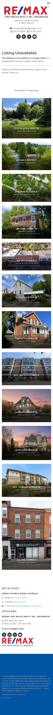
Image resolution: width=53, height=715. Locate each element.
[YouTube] (34, 37)
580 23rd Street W (26, 228)
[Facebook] (18, 37)
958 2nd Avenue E (27, 260)
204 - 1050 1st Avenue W (26, 487)
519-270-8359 (18, 31)
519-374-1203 (35, 31)
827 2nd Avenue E (26, 559)
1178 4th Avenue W (26, 412)
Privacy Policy (6, 698)
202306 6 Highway (26, 160)
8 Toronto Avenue (26, 192)
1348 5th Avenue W (26, 338)
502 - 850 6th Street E (26, 375)
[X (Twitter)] (29, 37)
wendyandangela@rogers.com (27, 28)
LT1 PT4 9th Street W (26, 128)
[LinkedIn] (24, 37)
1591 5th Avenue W (26, 297)
